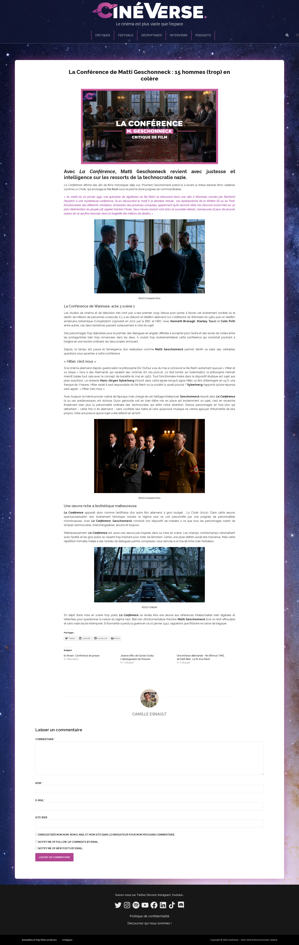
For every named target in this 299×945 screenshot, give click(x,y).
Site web (41, 817)
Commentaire (45, 739)
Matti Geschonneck (143, 171)
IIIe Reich (112, 189)
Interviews (178, 35)
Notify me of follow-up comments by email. (68, 842)
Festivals (125, 35)
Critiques (102, 35)
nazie (180, 177)
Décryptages (151, 35)
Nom (39, 783)
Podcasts (203, 35)
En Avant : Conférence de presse (81, 655)
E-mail (40, 800)
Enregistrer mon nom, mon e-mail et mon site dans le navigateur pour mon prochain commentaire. (106, 834)
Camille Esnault (149, 714)
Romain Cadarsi (269, 940)
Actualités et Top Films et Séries (39, 940)
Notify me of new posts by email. (60, 848)
